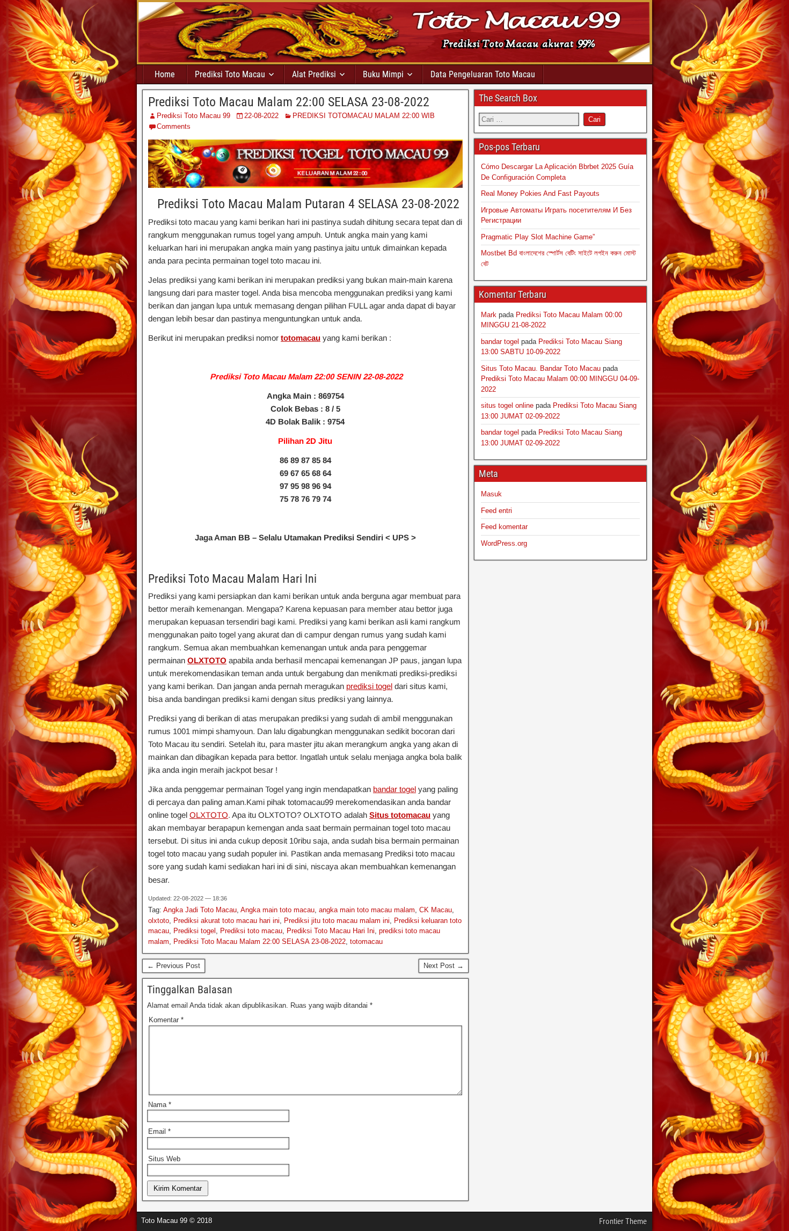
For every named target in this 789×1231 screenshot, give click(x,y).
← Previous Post (173, 966)
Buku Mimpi (383, 74)
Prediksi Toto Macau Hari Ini (331, 931)
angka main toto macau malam (367, 910)
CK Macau (435, 910)
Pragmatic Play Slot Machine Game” (538, 237)
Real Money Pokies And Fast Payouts (540, 193)
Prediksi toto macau (251, 931)
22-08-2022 (261, 116)
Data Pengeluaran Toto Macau (482, 74)
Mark (488, 315)
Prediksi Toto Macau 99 (193, 116)
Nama (159, 1105)
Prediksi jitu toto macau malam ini (337, 921)
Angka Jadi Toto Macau (200, 910)
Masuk (491, 494)
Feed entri (496, 511)
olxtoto (158, 921)
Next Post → (443, 966)
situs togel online (507, 405)
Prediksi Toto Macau (230, 74)
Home (165, 74)
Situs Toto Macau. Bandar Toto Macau (541, 368)
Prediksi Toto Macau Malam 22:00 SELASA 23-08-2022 (288, 101)
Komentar (166, 1020)
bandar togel (394, 789)
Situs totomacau (399, 814)
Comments (174, 126)
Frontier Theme (623, 1221)
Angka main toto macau (277, 910)
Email (159, 1131)
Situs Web (164, 1159)
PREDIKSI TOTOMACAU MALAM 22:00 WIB (364, 116)
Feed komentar (504, 527)
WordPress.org (504, 543)
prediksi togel (369, 686)
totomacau (300, 337)
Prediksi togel (194, 931)
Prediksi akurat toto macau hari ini (226, 921)
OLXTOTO (207, 660)
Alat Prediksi (314, 74)
